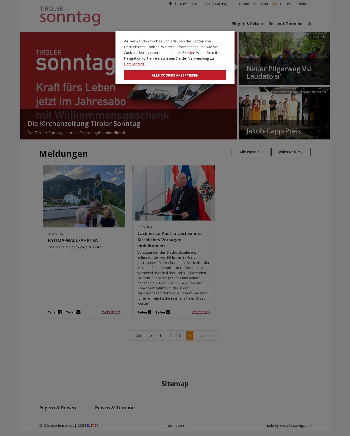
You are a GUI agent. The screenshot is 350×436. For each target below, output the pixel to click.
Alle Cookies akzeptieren (175, 75)
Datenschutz (134, 64)
